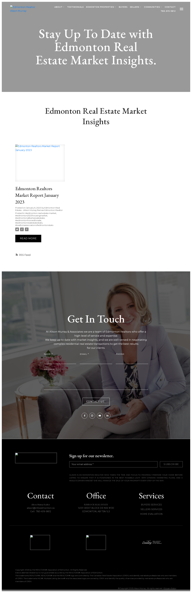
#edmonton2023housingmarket (31, 215)
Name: (48, 354)
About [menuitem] (58, 7)
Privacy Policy (170, 588)
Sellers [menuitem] (134, 7)
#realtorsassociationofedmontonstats (34, 225)
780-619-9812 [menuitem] (168, 11)
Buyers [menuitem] (123, 7)
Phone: (120, 354)
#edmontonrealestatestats (28, 223)
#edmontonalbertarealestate (30, 218)
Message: (50, 369)
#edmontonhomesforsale (28, 220)
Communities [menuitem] (152, 7)
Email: (84, 354)
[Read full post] (40, 164)
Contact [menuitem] (170, 7)
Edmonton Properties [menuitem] (100, 7)
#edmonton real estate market (40, 213)
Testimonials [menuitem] (75, 7)
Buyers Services (151, 504)
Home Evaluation (151, 514)
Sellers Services (151, 509)
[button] (84, 416)
